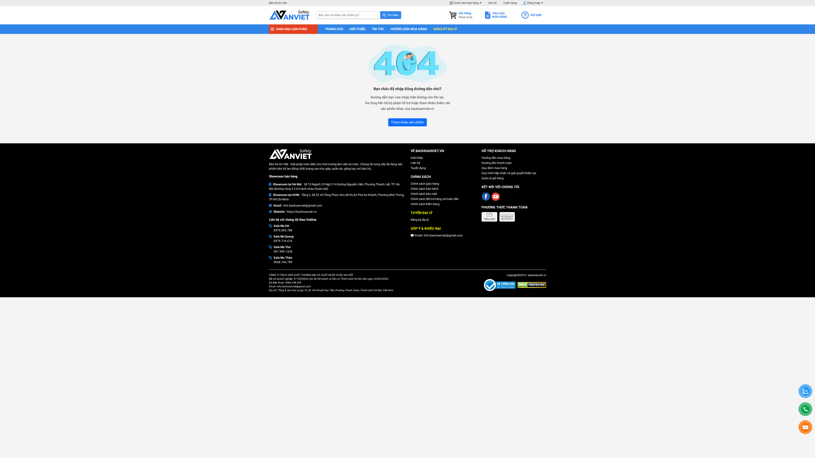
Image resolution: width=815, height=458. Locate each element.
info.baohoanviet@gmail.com (302, 205)
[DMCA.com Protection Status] (531, 285)
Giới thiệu (357, 29)
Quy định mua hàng (494, 168)
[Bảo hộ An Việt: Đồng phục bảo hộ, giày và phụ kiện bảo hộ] (289, 15)
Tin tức (378, 29)
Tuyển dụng (510, 2)
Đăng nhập (533, 2)
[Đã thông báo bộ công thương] (500, 285)
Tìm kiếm (393, 15)
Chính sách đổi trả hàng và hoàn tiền (435, 199)
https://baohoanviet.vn (302, 211)
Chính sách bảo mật (424, 193)
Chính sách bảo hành (424, 188)
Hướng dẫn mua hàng (409, 29)
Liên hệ (492, 2)
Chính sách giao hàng (425, 183)
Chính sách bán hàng (466, 2)
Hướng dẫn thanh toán (497, 163)
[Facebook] (486, 196)
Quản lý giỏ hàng (493, 178)
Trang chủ (334, 29)
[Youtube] (495, 196)
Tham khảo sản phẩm (407, 122)
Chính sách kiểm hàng (425, 204)
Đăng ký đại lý (445, 29)
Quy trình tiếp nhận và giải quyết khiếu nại (509, 173)
